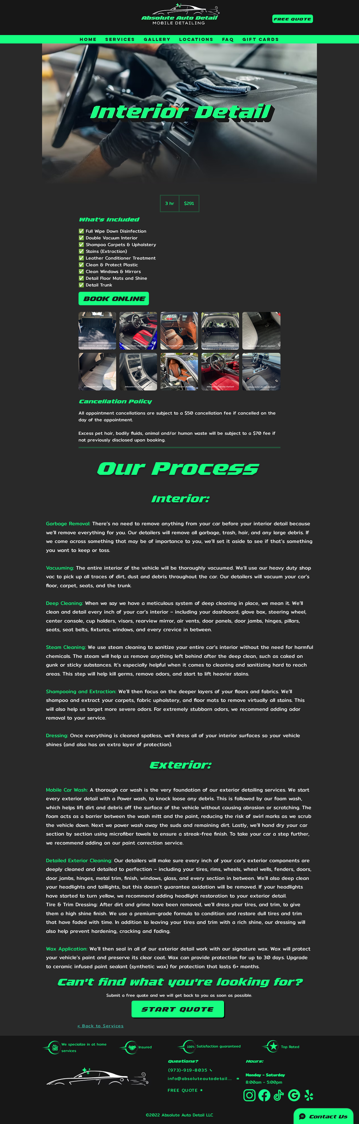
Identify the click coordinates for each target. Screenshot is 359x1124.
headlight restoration (201, 896)
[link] (114, 298)
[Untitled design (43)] (309, 1095)
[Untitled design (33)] (249, 1095)
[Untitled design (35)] (294, 1095)
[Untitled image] (97, 331)
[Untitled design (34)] (264, 1095)
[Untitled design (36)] (279, 1095)
